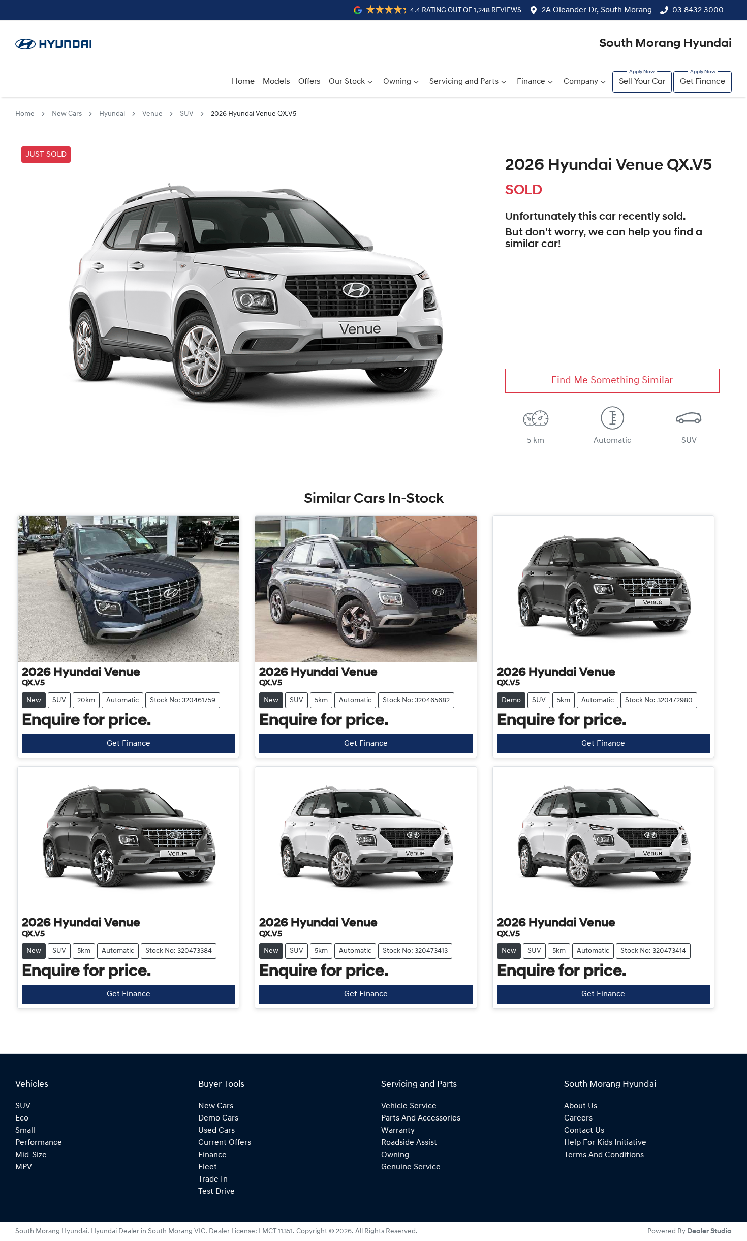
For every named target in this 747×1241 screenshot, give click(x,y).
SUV (187, 114)
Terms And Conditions (604, 1155)
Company (581, 82)
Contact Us (584, 1131)
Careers (578, 1118)
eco (21, 1118)
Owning (397, 82)
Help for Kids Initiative (605, 1143)
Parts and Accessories (420, 1118)
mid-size (31, 1155)
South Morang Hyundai (665, 44)
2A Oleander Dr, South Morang (597, 10)
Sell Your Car (642, 82)
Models (276, 82)
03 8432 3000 (698, 10)
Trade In (213, 1179)
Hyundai (112, 114)
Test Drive (216, 1192)
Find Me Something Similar (612, 381)
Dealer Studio (709, 1231)
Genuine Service (411, 1167)
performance (38, 1143)
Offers (309, 82)
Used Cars (216, 1131)
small (25, 1131)
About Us (580, 1106)
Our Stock (347, 82)
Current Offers (224, 1143)
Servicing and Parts (464, 82)
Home (243, 82)
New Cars (67, 114)
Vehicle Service (409, 1106)
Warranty (398, 1131)
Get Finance (702, 82)
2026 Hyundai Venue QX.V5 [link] (253, 114)
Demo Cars (218, 1118)
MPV (23, 1167)
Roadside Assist (409, 1143)
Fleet (207, 1167)
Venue (152, 114)
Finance (531, 82)
